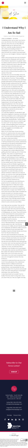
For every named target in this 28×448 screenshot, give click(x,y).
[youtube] (16, 420)
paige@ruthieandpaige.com (14, 409)
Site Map (9, 415)
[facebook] (5, 420)
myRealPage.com (14, 436)
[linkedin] (12, 420)
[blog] (19, 420)
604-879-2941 (17, 402)
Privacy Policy (17, 415)
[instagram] (23, 420)
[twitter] (8, 420)
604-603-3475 (17, 408)
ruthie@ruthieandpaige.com (14, 404)
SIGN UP (14, 372)
